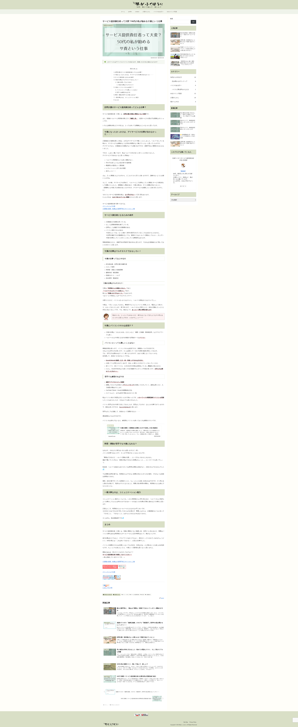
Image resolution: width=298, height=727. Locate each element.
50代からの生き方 (108, 594)
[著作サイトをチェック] (181, 186)
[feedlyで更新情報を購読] (183, 186)
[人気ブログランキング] (144, 714)
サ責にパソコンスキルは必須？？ (124, 87)
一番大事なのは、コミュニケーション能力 (127, 97)
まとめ (117, 100)
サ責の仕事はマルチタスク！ (126, 84)
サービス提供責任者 (135, 594)
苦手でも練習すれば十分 (123, 92)
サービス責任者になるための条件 (124, 77)
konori (183, 171)
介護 (143, 594)
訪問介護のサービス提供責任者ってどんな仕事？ (128, 72)
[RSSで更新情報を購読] (185, 186)
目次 (131, 68)
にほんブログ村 (107, 588)
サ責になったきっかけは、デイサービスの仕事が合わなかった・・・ (134, 74)
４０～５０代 (125, 594)
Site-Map (185, 722)
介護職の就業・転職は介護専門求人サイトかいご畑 (119, 209)
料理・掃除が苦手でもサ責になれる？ (125, 95)
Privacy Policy (193, 722)
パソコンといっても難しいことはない (127, 90)
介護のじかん (117, 594)
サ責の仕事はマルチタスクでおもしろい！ (127, 79)
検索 (171, 18)
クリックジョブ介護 (109, 206)
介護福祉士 (148, 594)
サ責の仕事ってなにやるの (124, 82)
